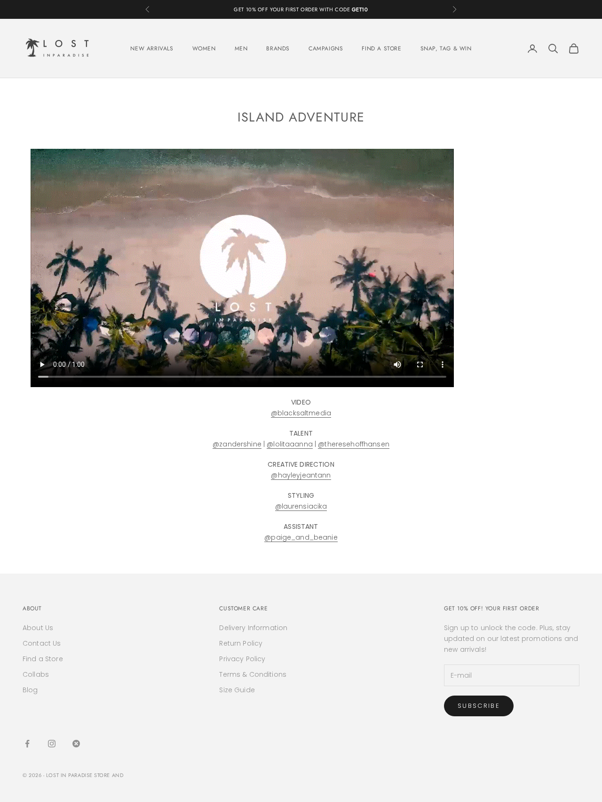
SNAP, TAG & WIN (446, 48)
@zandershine (237, 444)
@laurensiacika (301, 506)
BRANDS (278, 48)
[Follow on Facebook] (27, 743)
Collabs (36, 674)
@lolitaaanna (290, 444)
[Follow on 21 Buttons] (76, 743)
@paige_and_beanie (300, 537)
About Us (38, 627)
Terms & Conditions (252, 674)
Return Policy (240, 643)
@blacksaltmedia (301, 413)
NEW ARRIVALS (151, 48)
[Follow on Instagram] (51, 743)
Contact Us (42, 643)
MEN (241, 48)
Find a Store (43, 659)
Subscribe (479, 705)
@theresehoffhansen (353, 444)
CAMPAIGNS (326, 48)
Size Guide (236, 690)
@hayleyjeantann (301, 475)
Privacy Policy (242, 659)
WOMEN (204, 48)
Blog (30, 690)
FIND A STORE (381, 48)
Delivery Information (253, 627)
